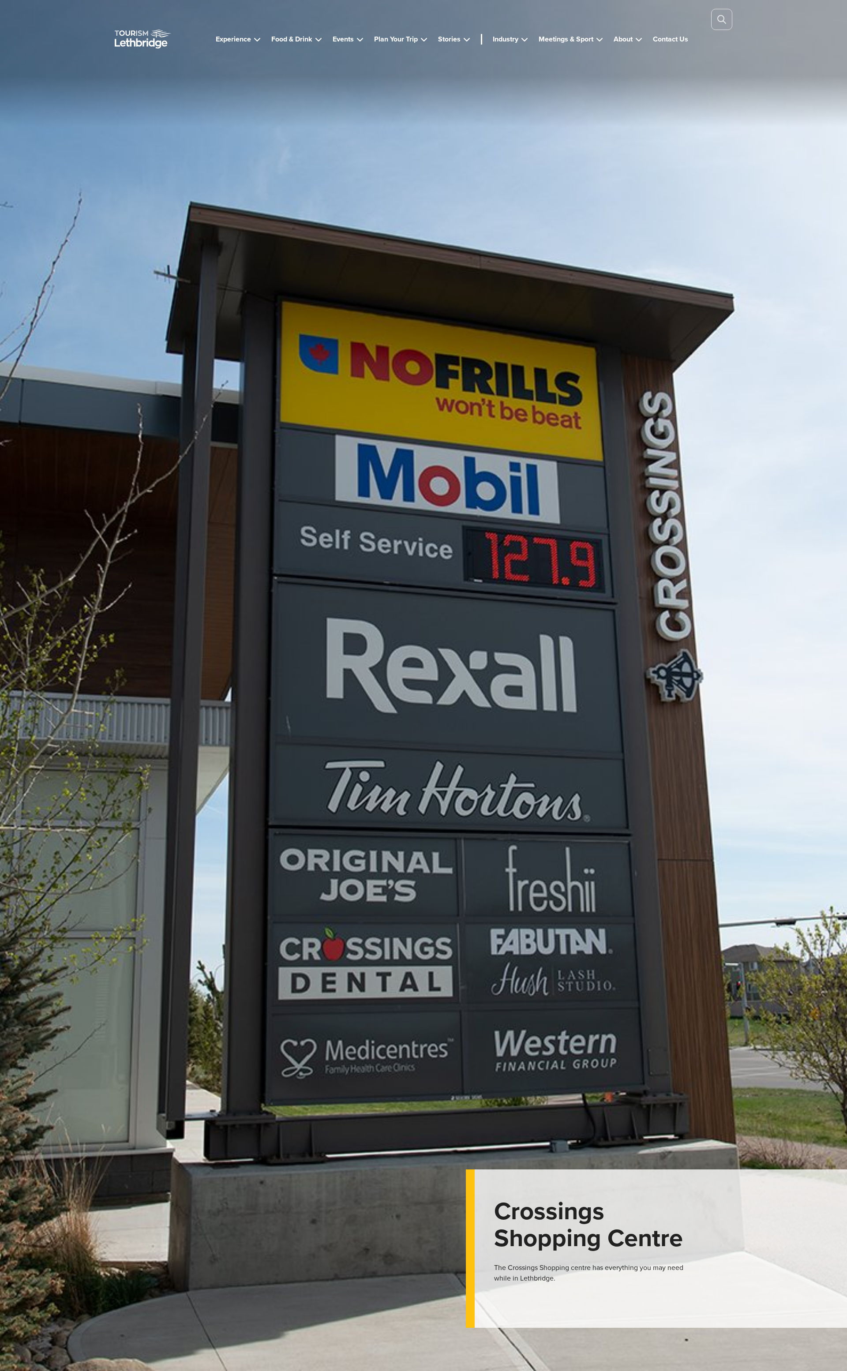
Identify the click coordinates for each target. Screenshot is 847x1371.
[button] (238, 39)
